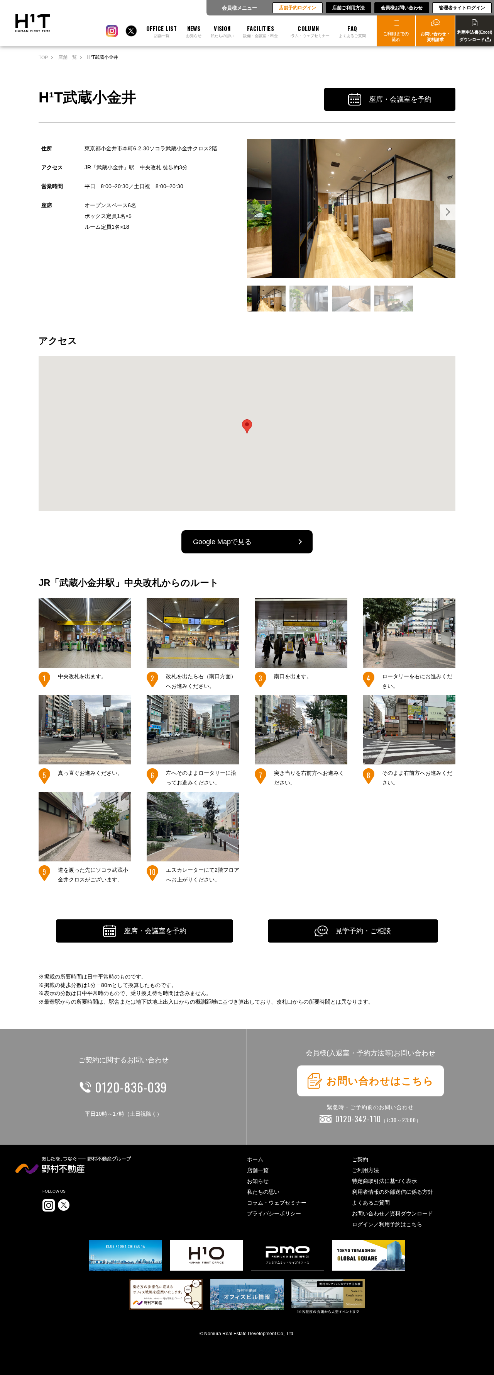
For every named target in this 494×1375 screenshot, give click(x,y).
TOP (43, 57)
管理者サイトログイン (462, 7)
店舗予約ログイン (297, 7)
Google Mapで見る (222, 542)
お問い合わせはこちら (380, 1081)
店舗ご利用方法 (348, 7)
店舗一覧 (67, 57)
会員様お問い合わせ (402, 7)
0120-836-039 (131, 1087)
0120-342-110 (378, 1119)
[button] (447, 212)
